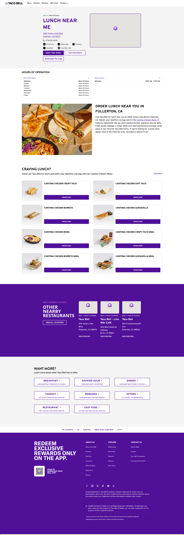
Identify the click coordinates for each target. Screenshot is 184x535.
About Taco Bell (91, 447)
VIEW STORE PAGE (84, 336)
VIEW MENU (158, 173)
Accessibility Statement (132, 516)
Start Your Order (53, 53)
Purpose (63, 3)
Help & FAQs (135, 447)
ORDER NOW (66, 197)
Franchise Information (138, 461)
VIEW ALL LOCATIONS (55, 322)
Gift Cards (54, 3)
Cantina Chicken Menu (146, 120)
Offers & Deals (90, 466)
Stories (88, 475)
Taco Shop (111, 466)
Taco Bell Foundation (138, 456)
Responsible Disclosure (92, 519)
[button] (95, 443)
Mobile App (112, 447)
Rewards (45, 3)
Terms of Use (121, 516)
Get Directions (75, 53)
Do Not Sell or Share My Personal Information (111, 519)
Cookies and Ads (90, 516)
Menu (29, 3)
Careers (133, 452)
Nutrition (89, 456)
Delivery (37, 3)
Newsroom (89, 470)
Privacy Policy (99, 516)
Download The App (53, 59)
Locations (89, 461)
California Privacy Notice (110, 516)
